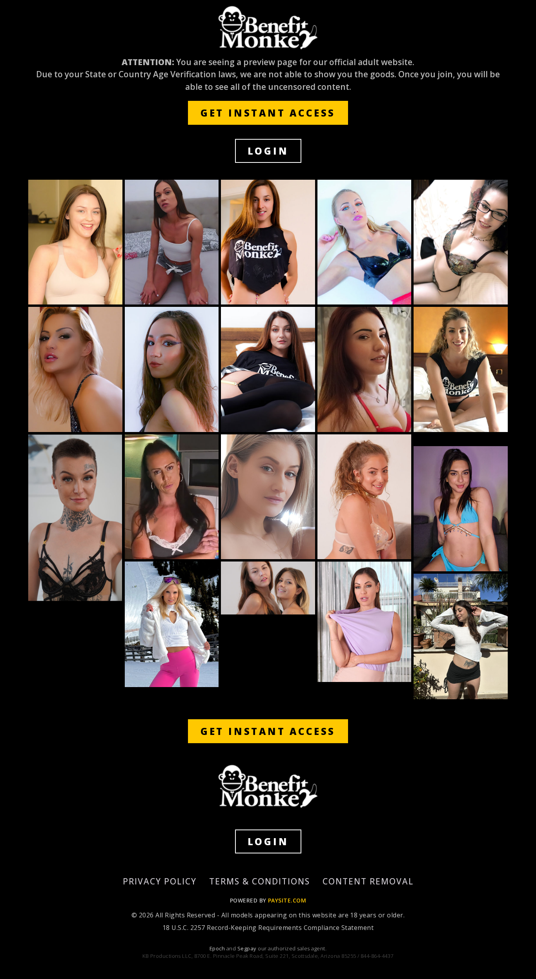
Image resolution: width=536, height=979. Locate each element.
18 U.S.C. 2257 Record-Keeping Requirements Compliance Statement (268, 927)
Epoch (218, 948)
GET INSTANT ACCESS (268, 112)
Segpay (247, 948)
